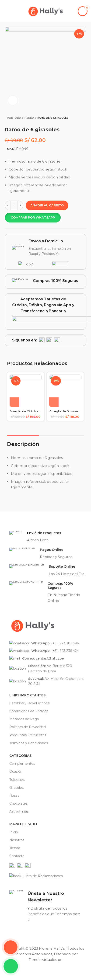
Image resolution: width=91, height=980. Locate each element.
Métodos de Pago (24, 719)
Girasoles (16, 787)
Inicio (13, 832)
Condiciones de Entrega (29, 711)
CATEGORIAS (20, 756)
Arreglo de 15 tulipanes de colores (36, 411)
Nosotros (16, 840)
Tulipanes (16, 780)
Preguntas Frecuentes (27, 735)
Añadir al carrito (47, 205)
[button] (33, 217)
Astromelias (18, 811)
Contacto (16, 856)
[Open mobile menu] (5, 11)
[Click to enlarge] (13, 100)
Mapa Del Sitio (23, 824)
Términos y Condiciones (28, 743)
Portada (14, 117)
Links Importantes (27, 695)
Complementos (22, 763)
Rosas (14, 795)
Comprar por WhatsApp (33, 217)
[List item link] (47, 643)
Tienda (29, 117)
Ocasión (15, 771)
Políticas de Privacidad (27, 727)
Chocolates (18, 803)
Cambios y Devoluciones (29, 703)
